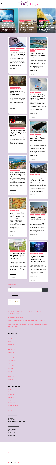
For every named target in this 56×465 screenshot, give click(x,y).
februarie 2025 (11, 382)
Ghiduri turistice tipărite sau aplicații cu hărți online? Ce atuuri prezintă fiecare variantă (37, 139)
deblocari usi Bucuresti (13, 423)
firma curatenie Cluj (12, 415)
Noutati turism (41, 49)
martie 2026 (11, 347)
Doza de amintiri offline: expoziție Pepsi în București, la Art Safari (45, 29)
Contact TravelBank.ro (13, 450)
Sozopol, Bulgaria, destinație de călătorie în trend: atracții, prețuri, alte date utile (17, 174)
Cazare (36, 49)
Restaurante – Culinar (13, 405)
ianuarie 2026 (11, 352)
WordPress (18, 462)
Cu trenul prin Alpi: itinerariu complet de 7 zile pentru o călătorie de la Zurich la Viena (38, 178)
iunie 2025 (10, 371)
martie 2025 (11, 379)
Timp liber (4, 21)
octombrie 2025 (11, 360)
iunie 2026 (10, 338)
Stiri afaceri (10, 418)
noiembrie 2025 (11, 357)
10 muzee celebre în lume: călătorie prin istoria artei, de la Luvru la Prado (17, 92)
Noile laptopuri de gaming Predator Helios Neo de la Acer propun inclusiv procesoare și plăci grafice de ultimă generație (37, 259)
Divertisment (41, 23)
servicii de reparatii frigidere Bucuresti (16, 421)
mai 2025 (10, 374)
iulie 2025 (10, 368)
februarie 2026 (11, 349)
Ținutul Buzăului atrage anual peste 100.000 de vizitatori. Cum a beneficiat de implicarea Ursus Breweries (18, 256)
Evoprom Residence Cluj (13, 426)
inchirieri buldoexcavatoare (14, 434)
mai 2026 (10, 341)
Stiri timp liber (11, 435)
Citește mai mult (13, 68)
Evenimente (47, 23)
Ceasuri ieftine (11, 430)
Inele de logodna (12, 429)
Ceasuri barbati (11, 419)
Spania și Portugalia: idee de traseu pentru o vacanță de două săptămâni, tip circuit (17, 214)
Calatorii (32, 49)
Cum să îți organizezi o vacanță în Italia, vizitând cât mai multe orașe (37, 219)
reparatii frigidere (12, 432)
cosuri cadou (15, 295)
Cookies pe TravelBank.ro (13, 452)
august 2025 (11, 365)
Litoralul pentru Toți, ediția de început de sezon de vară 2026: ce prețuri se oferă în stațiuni (38, 55)
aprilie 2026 (11, 344)
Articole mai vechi (12, 284)
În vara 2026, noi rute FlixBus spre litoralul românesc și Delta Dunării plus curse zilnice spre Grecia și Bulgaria (27, 27)
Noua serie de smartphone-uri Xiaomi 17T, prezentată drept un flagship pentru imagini (17, 54)
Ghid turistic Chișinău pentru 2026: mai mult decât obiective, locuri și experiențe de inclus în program (18, 133)
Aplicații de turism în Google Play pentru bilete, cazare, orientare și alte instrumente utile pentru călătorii (38, 97)
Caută (9, 287)
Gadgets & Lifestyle (19, 48)
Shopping (12, 50)
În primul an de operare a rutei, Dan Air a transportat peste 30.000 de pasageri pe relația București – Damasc (8, 27)
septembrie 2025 (12, 363)
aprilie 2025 (11, 376)
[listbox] (28, 20)
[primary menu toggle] (1, 3)
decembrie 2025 (12, 355)
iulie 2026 (10, 336)
